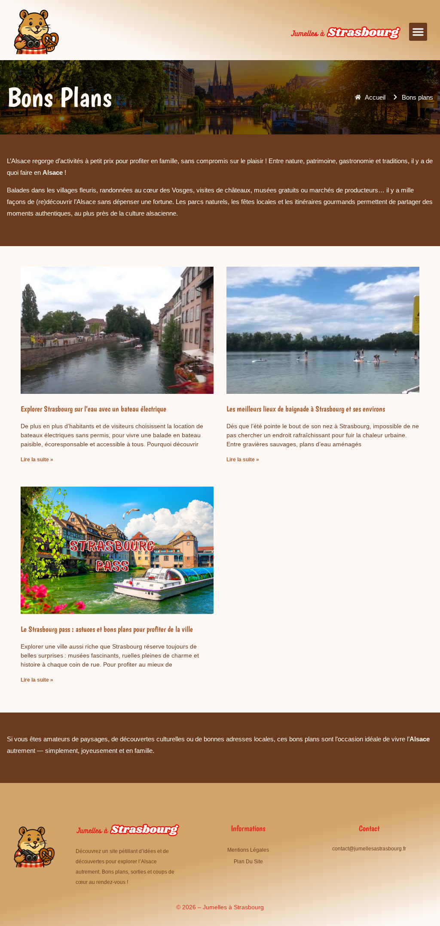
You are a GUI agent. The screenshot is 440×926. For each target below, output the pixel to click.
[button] (418, 32)
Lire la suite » (37, 460)
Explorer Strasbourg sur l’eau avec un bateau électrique (93, 408)
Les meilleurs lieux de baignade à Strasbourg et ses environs (305, 408)
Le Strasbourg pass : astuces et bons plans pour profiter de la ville (107, 629)
